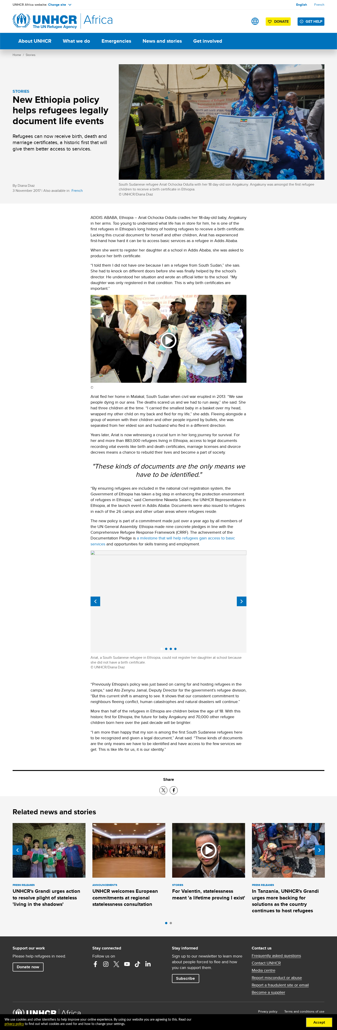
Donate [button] (279, 22)
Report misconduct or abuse (277, 977)
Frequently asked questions (276, 955)
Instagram (106, 964)
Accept (319, 1022)
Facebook (95, 964)
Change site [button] (57, 4)
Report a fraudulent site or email (280, 985)
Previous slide (95, 601)
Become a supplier (268, 992)
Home (17, 55)
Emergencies (116, 41)
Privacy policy (267, 1011)
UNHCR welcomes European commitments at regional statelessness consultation (125, 897)
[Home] (45, 21)
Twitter (116, 964)
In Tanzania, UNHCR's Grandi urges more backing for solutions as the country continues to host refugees (285, 900)
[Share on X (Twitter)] (163, 790)
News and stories (162, 41)
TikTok (138, 964)
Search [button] (240, 21)
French (319, 4)
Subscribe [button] (185, 978)
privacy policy (14, 1024)
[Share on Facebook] (174, 790)
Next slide (241, 601)
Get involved (207, 41)
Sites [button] (255, 21)
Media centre (263, 970)
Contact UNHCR (266, 963)
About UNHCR (34, 41)
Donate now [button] (28, 967)
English (301, 4)
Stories (31, 55)
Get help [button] (314, 21)
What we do (76, 41)
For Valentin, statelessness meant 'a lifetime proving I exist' (208, 894)
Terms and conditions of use (304, 1011)
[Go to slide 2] (172, 924)
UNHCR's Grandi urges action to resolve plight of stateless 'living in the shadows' (46, 897)
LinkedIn (148, 964)
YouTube (127, 964)
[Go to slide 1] (167, 924)
